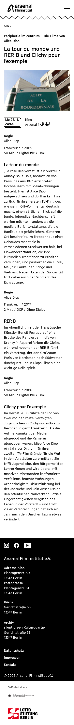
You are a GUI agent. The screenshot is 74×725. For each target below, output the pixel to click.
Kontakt (10, 665)
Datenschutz (14, 651)
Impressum (12, 658)
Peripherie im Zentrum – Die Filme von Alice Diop (34, 38)
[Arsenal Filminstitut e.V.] (20, 8)
